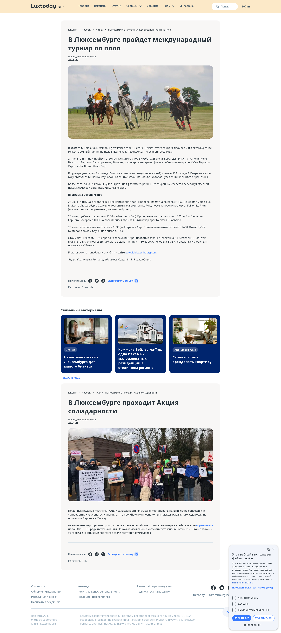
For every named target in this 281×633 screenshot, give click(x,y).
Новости (83, 6)
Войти (246, 6)
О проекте (38, 586)
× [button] (273, 549)
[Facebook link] (213, 587)
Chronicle (87, 287)
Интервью (187, 6)
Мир (98, 392)
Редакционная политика (94, 596)
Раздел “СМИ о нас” (44, 596)
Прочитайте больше (242, 582)
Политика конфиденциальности (99, 591)
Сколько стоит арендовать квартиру (192, 359)
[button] (253, 589)
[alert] (253, 587)
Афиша (100, 29)
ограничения (204, 525)
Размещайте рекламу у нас (155, 586)
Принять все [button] (241, 618)
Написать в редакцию (45, 602)
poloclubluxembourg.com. (141, 252)
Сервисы (132, 6)
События (152, 6)
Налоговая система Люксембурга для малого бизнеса (81, 361)
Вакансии (100, 6)
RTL (84, 560)
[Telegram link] (221, 587)
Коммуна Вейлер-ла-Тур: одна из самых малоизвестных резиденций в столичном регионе (140, 358)
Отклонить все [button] (264, 618)
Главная (72, 29)
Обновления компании (46, 591)
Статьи (116, 6)
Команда (83, 586)
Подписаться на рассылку (154, 591)
